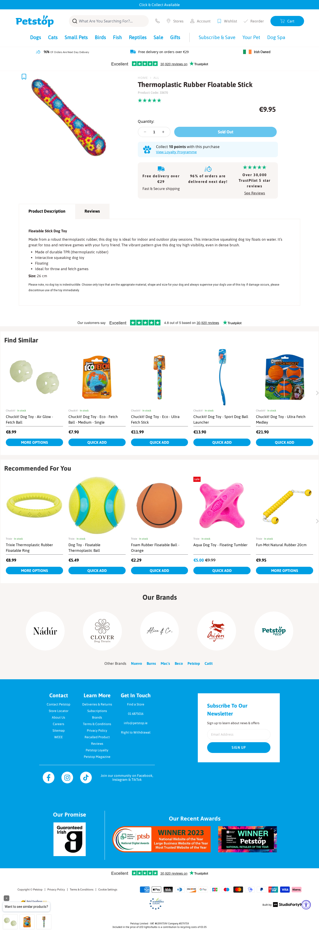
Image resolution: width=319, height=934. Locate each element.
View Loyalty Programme (176, 151)
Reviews (92, 211)
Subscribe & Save (217, 37)
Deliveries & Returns (97, 704)
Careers (58, 724)
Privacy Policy (97, 730)
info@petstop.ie (136, 723)
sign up (239, 747)
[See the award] (161, 839)
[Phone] (157, 21)
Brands (97, 717)
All (156, 78)
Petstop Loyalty (97, 750)
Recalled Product (97, 737)
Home (143, 78)
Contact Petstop (58, 704)
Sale (158, 37)
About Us (58, 717)
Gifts (175, 37)
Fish (117, 37)
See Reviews (254, 193)
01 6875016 (135, 714)
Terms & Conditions (97, 724)
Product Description (46, 211)
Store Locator (58, 711)
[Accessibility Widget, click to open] (306, 904)
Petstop (38, 889)
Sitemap (59, 730)
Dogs (35, 37)
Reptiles (138, 37)
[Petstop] (35, 21)
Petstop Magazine (97, 757)
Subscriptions (97, 711)
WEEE (58, 737)
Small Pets (76, 37)
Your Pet (251, 37)
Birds (100, 37)
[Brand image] (45, 631)
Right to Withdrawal (135, 732)
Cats (53, 37)
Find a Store (135, 704)
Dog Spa (276, 37)
